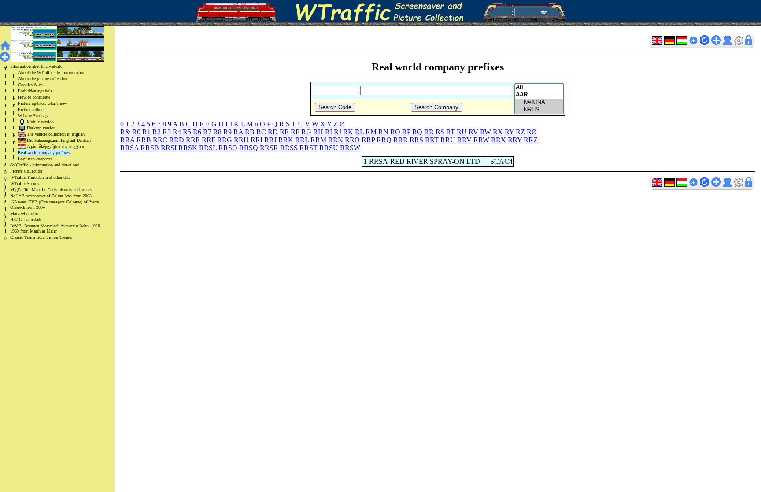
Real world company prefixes (44, 152)
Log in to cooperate (35, 158)
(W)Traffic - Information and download (44, 165)
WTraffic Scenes (24, 183)
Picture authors (31, 109)
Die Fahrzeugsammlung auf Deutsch (59, 140)
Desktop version (41, 128)
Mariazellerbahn (24, 213)
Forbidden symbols (35, 91)
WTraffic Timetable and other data (40, 177)
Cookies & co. (31, 84)
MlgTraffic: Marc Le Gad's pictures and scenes (51, 189)
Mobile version (40, 121)
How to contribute (34, 97)
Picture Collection (26, 171)
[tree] (50, 151)
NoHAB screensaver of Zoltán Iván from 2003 (51, 195)
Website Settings (33, 115)
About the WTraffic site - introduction (51, 72)
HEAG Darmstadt (25, 219)
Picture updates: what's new (42, 103)
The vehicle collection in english (56, 134)
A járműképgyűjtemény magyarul (56, 146)
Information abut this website (36, 66)
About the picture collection (42, 78)
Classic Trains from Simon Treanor (41, 237)
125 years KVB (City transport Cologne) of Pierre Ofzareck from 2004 (54, 205)
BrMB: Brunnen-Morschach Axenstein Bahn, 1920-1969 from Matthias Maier (55, 228)
